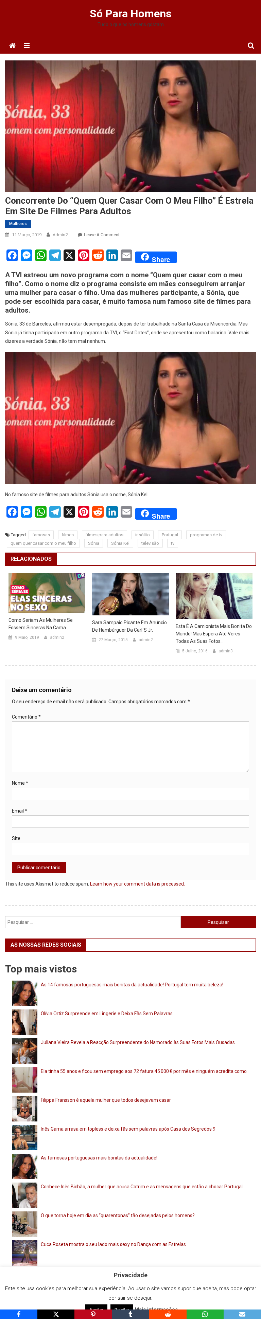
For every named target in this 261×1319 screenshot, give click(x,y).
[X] (56, 1314)
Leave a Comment (102, 234)
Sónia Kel (120, 543)
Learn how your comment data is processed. (137, 884)
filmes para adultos (104, 534)
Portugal (170, 534)
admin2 (60, 234)
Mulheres (18, 223)
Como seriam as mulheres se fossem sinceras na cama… (40, 623)
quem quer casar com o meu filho (43, 543)
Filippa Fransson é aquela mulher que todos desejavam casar (106, 1100)
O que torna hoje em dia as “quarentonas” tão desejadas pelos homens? (118, 1215)
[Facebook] (18, 1314)
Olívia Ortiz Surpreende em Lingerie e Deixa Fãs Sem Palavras (107, 1013)
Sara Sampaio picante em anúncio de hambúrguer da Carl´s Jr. (129, 626)
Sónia (93, 543)
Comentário (26, 717)
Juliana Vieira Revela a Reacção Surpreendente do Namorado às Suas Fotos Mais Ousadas (138, 1042)
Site (16, 838)
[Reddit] (168, 1314)
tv (172, 543)
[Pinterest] (93, 1314)
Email (19, 811)
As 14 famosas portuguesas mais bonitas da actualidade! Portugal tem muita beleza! (132, 984)
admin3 (226, 651)
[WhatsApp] (205, 1314)
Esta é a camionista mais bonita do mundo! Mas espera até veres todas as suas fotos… (214, 634)
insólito (142, 534)
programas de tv (206, 534)
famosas (41, 534)
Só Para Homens (131, 13)
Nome (20, 783)
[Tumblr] (130, 1314)
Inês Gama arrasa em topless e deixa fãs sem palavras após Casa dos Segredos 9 (128, 1129)
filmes (68, 534)
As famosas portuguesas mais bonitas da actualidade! (99, 1157)
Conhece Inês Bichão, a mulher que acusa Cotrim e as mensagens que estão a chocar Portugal (142, 1186)
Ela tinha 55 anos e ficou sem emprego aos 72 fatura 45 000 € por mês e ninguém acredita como (144, 1071)
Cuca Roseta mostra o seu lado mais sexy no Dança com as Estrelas (113, 1244)
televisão (150, 543)
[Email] (242, 1314)
